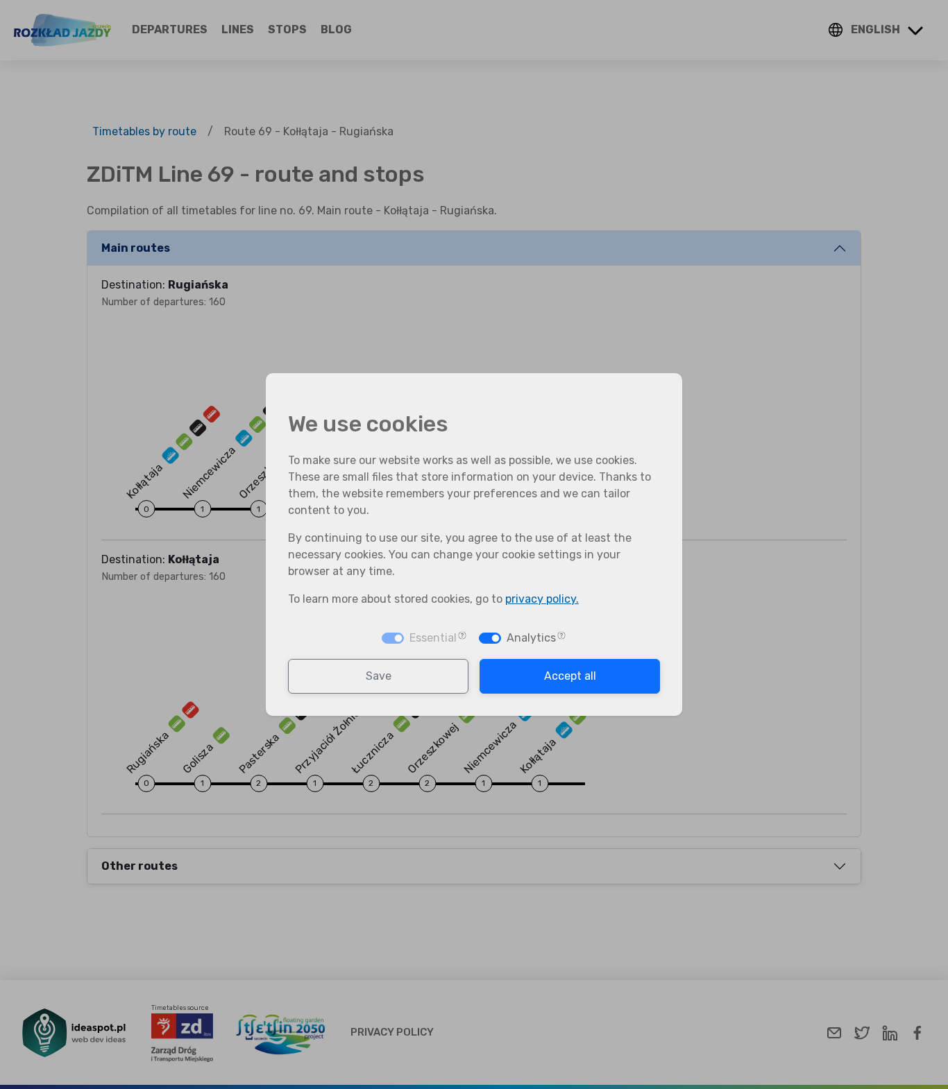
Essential (433, 637)
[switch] (490, 638)
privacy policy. (542, 599)
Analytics (531, 637)
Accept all (570, 676)
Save (378, 676)
